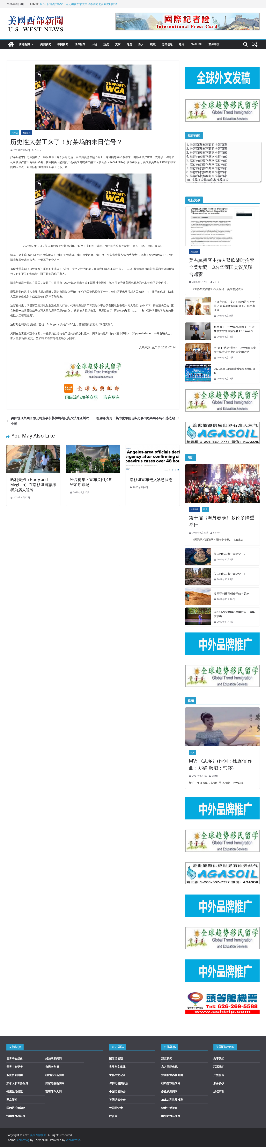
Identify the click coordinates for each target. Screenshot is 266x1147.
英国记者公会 (117, 1099)
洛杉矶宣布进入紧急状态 (151, 479)
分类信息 (167, 44)
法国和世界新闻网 (172, 1075)
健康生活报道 (14, 1091)
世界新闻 (80, 44)
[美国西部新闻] (11, 44)
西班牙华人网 (53, 1091)
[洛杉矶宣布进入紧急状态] (153, 448)
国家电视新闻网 (54, 1083)
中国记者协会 (117, 1091)
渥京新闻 (11, 1099)
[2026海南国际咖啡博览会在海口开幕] (198, 373)
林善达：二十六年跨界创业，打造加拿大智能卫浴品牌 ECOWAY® (234, 329)
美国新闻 (45, 44)
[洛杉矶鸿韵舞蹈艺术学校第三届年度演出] (198, 617)
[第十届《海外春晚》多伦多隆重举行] (222, 483)
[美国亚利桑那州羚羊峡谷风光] (198, 596)
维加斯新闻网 (53, 1058)
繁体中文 (214, 44)
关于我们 (218, 1058)
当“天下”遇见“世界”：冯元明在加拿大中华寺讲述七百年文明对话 (78, 4)
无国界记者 (116, 1108)
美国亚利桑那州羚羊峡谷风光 (231, 593)
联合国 (113, 1116)
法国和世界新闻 (16, 1116)
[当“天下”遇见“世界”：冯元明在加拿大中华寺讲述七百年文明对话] (198, 352)
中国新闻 (62, 44)
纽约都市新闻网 (54, 1075)
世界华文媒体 (14, 1058)
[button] (32, 44)
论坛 (181, 44)
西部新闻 (24, 44)
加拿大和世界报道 (17, 1083)
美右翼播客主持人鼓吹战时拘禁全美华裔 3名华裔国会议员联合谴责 (221, 267)
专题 (129, 44)
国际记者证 (116, 1058)
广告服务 (218, 1075)
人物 (94, 44)
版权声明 (218, 1091)
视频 (153, 44)
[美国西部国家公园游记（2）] (198, 556)
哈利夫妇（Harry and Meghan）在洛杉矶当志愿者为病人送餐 (33, 484)
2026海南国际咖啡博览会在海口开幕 (234, 371)
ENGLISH (196, 44)
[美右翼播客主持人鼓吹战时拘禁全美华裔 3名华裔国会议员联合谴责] (222, 226)
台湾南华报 (52, 1066)
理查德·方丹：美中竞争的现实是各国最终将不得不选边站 (135, 418)
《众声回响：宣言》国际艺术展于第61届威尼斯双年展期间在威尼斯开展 (234, 306)
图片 (141, 44)
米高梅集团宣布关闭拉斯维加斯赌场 (91, 482)
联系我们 (218, 1066)
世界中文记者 (14, 1066)
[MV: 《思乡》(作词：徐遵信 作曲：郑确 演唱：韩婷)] (222, 726)
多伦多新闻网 (14, 1075)
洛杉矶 (15, 132)
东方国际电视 (169, 1066)
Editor (38, 150)
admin (216, 282)
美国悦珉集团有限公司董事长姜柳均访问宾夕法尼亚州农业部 (50, 421)
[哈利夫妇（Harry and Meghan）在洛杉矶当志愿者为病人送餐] (33, 448)
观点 (106, 44)
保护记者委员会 (118, 1083)
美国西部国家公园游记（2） (231, 554)
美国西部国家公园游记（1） (231, 574)
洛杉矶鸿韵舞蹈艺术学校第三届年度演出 (234, 614)
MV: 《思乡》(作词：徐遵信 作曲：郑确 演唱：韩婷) (220, 764)
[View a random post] (255, 44)
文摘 (118, 44)
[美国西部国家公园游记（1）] (198, 576)
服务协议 (218, 1083)
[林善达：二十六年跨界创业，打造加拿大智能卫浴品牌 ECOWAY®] (198, 331)
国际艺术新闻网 (16, 1108)
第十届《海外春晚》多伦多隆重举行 (221, 521)
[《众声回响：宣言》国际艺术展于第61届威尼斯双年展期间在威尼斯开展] (198, 308)
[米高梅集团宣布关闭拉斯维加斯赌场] (93, 448)
